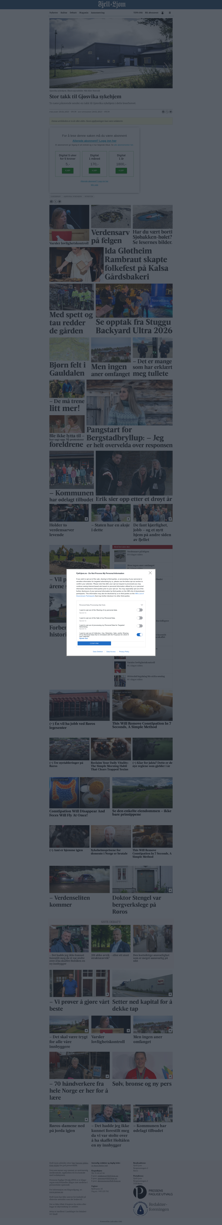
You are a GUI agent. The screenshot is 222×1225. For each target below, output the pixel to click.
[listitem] (111, 605)
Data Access (111, 651)
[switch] (140, 610)
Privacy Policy (124, 651)
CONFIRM (94, 643)
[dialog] (111, 612)
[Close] (151, 573)
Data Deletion (98, 651)
